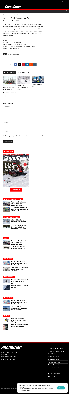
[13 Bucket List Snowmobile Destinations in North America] (6, 269)
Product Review (9, 277)
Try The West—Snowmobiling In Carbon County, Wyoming (19, 308)
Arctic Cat (10, 14)
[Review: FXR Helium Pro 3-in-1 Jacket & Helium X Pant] (6, 281)
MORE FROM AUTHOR (23, 72)
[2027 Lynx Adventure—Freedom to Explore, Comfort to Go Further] (6, 226)
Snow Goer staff (9, 20)
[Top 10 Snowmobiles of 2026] (38, 79)
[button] (66, 11)
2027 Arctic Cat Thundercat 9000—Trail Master (23, 87)
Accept (61, 388)
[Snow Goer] (13, 6)
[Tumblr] (35, 64)
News (6, 238)
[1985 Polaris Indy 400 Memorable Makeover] (6, 247)
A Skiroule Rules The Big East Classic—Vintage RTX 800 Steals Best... (19, 209)
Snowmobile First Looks (11, 217)
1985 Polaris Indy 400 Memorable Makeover (18, 247)
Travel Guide (8, 259)
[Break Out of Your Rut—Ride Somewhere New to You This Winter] (6, 263)
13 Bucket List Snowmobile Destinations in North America (19, 269)
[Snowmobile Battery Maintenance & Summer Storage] (6, 320)
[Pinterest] (60, 1)
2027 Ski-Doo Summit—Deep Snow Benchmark (18, 220)
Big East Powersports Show (13, 199)
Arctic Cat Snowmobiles (13, 54)
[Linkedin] (27, 64)
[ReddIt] (31, 64)
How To (6, 316)
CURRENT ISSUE (8, 151)
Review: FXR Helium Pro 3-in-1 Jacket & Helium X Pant (19, 281)
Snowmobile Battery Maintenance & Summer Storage (19, 320)
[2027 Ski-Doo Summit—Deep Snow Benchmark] (6, 221)
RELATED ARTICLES (9, 72)
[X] (63, 1)
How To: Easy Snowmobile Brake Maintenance (19, 325)
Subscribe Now (16, 190)
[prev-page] (4, 96)
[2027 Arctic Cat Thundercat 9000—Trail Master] (24, 80)
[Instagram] (57, 1)
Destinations (8, 298)
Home (4, 14)
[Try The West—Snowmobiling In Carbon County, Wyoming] (6, 308)
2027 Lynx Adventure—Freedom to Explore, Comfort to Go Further (18, 227)
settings (27, 390)
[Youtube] (54, 3)
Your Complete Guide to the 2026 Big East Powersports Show (19, 203)
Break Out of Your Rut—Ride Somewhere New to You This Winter (19, 263)
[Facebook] (54, 1)
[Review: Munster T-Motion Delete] (6, 287)
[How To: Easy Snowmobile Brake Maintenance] (6, 327)
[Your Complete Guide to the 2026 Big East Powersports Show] (6, 203)
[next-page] (7, 96)
